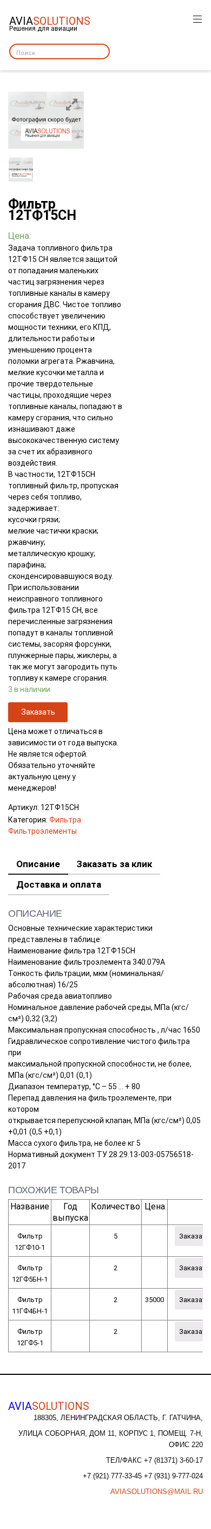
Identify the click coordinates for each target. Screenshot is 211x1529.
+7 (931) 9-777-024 (173, 1476)
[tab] (38, 864)
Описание (38, 864)
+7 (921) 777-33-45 (113, 1476)
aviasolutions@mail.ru (156, 1492)
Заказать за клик (114, 864)
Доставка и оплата (58, 884)
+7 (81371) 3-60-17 (173, 1460)
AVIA (48, 1406)
